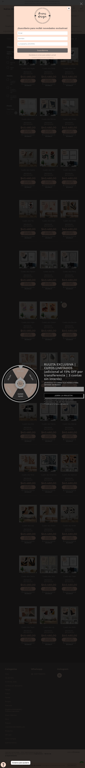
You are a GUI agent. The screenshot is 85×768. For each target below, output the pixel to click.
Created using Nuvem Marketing (42, 57)
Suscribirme (42, 50)
